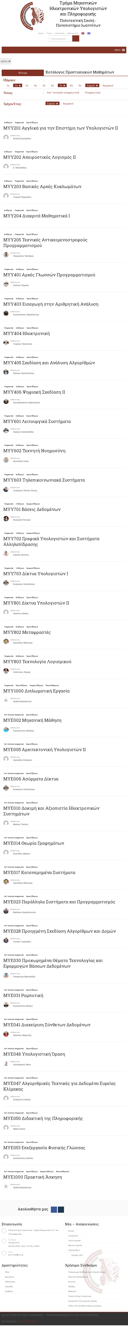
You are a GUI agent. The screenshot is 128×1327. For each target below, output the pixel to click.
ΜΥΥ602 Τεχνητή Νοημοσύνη (34, 450)
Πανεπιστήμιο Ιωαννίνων (80, 1296)
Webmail (72, 1291)
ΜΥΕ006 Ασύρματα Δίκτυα (30, 779)
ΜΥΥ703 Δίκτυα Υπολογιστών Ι (35, 573)
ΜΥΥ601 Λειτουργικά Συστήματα (37, 421)
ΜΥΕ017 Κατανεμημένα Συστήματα (39, 872)
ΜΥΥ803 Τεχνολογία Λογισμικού (37, 661)
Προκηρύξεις (74, 1250)
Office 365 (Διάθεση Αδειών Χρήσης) (84, 1305)
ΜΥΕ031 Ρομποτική (23, 995)
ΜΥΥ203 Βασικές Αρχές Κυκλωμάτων (42, 186)
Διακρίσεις (73, 1235)
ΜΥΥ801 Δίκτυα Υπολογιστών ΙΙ (36, 603)
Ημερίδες (9, 1286)
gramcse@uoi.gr (16, 1254)
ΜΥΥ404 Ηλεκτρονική (26, 333)
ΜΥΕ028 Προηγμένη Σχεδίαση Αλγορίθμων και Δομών (59, 931)
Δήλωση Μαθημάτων (78, 1276)
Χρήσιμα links (73, 33)
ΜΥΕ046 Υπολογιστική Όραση (34, 1054)
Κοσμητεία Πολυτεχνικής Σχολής (82, 1300)
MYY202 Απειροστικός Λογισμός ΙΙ (39, 157)
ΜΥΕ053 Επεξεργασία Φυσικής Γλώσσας (44, 1147)
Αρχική (41, 33)
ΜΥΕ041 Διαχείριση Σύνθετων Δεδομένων (46, 1024)
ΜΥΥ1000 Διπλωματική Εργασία (36, 691)
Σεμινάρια (9, 1276)
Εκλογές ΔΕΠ (77, 1255)
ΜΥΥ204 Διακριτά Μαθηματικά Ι (36, 216)
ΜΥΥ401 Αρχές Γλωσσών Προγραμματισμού (49, 275)
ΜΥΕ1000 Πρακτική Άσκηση (32, 1177)
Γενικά (71, 1230)
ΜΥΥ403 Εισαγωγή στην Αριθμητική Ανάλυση (50, 304)
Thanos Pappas (27, 1321)
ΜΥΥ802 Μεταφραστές (27, 632)
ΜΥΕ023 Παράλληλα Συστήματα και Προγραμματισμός (59, 902)
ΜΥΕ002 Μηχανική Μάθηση (32, 720)
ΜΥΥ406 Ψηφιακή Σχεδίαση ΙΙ (34, 392)
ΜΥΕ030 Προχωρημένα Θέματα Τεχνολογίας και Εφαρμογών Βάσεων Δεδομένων (53, 963)
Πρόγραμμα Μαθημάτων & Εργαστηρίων (87, 1271)
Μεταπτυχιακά (75, 1245)
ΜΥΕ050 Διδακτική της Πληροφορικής (43, 1118)
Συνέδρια (9, 1291)
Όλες (7, 1271)
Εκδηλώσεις (10, 1281)
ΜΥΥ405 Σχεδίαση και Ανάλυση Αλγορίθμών (49, 362)
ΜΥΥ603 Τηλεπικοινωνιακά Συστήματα (44, 480)
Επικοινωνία (59, 33)
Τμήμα (49, 33)
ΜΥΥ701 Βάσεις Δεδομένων (32, 509)
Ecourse (71, 1281)
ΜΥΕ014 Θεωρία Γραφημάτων (33, 843)
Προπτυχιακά (74, 1240)
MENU (4, 61)
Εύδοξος (71, 1286)
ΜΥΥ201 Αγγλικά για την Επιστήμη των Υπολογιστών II (60, 128)
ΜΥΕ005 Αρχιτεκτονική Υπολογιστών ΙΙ (44, 749)
